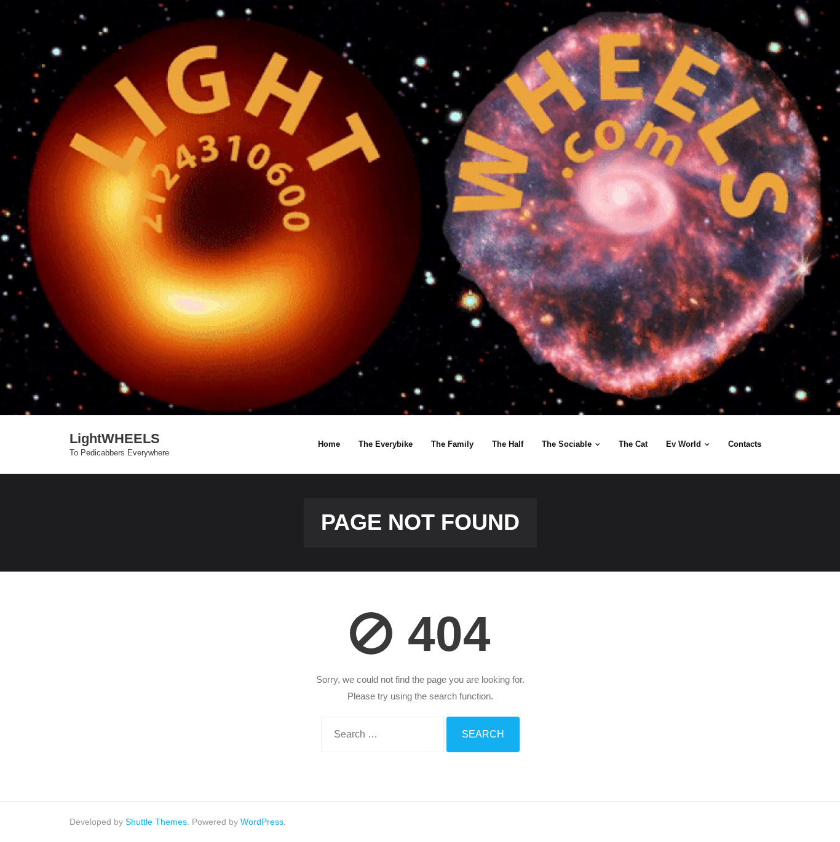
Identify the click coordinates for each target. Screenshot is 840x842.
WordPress (261, 822)
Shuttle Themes (156, 822)
